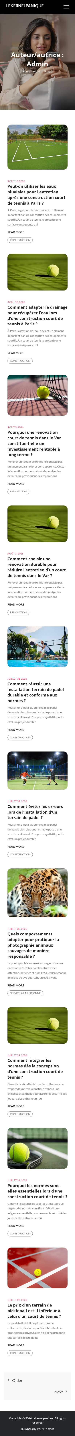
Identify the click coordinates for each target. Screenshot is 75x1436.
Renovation (18, 491)
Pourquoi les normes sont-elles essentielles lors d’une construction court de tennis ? (37, 1191)
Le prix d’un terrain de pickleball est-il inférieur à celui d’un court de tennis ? (34, 1310)
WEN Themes (45, 1428)
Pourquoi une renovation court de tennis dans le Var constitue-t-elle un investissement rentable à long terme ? (34, 443)
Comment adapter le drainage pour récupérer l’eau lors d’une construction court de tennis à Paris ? (37, 315)
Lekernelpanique (25, 5)
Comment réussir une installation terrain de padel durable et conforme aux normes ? (35, 692)
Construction (20, 239)
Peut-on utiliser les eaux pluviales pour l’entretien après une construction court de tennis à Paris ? (36, 194)
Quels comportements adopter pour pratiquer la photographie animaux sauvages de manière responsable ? (33, 945)
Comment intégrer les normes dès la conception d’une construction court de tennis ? (35, 1068)
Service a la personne (25, 993)
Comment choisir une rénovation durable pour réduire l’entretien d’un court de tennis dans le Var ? (36, 567)
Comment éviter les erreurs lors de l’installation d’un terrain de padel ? (35, 812)
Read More (15, 232)
